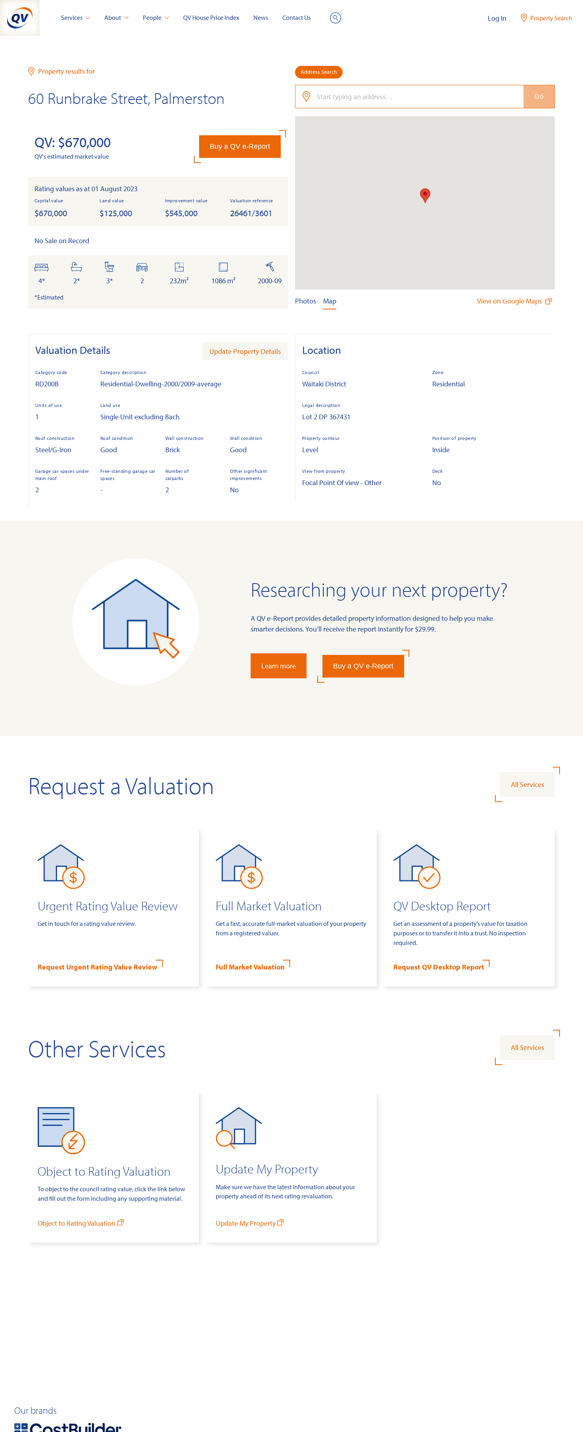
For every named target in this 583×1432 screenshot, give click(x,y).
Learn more (278, 665)
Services (71, 17)
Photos (305, 300)
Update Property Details (245, 351)
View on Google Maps (510, 300)
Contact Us (296, 17)
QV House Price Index (211, 17)
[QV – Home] (20, 18)
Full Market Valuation (250, 966)
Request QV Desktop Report (438, 966)
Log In (497, 18)
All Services (527, 784)
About (112, 17)
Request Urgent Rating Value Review (97, 966)
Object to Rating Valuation (76, 1223)
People (152, 17)
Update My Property (246, 1223)
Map (329, 300)
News (260, 17)
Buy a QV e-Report (240, 146)
